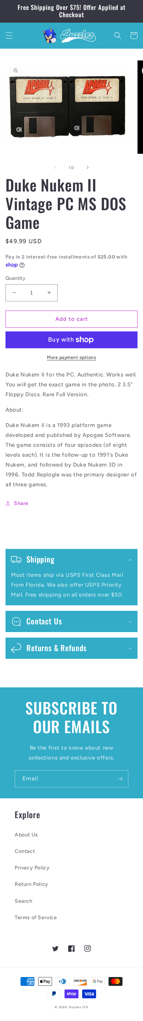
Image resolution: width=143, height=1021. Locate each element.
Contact (25, 851)
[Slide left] (55, 167)
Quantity (15, 278)
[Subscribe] (120, 778)
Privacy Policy (32, 868)
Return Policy (31, 884)
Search (24, 901)
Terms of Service (36, 917)
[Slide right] (88, 167)
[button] (9, 35)
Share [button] (21, 503)
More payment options (71, 357)
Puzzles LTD (78, 1007)
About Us (26, 835)
